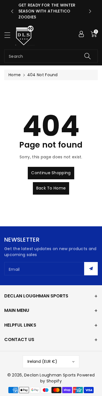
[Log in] (81, 34)
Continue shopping (51, 173)
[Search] (87, 56)
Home (14, 75)
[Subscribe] (91, 268)
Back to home (51, 188)
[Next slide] (90, 11)
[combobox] (51, 56)
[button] (10, 35)
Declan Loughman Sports (50, 375)
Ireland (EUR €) (42, 361)
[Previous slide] (12, 11)
